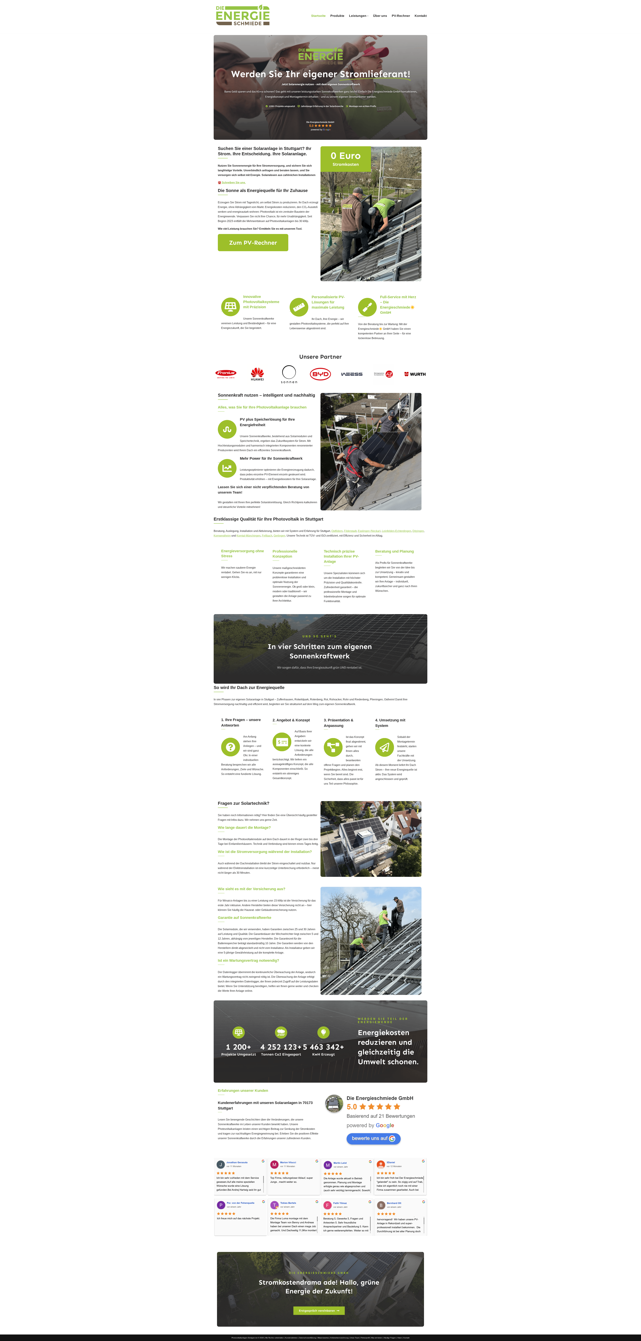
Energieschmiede (285, 1244)
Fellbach (267, 535)
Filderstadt (350, 531)
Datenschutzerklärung (307, 1338)
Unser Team (354, 1338)
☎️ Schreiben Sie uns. (232, 182)
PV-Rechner (401, 16)
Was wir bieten (376, 1338)
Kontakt (421, 16)
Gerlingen (279, 535)
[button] (367, 16)
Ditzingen (418, 531)
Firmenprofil (365, 1338)
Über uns (380, 16)
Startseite (318, 16)
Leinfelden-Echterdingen (396, 531)
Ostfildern (337, 531)
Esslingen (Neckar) (369, 531)
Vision (399, 1338)
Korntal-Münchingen (249, 535)
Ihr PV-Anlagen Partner (324, 1244)
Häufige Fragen (390, 1338)
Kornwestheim (222, 535)
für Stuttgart (359, 1244)
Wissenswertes (323, 1338)
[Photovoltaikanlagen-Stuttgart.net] (243, 16)
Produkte (337, 16)
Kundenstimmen (291, 1338)
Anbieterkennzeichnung (339, 1338)
